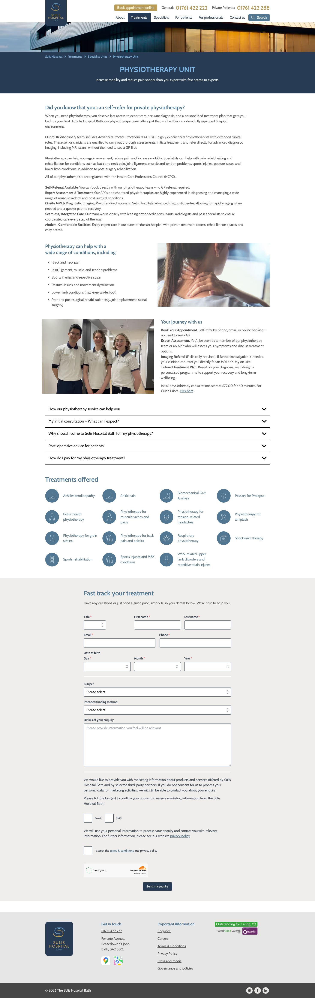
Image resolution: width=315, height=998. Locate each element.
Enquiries (164, 931)
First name (142, 617)
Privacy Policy (167, 954)
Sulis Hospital (54, 56)
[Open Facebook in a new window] (257, 990)
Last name (192, 617)
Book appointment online (135, 8)
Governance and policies (175, 968)
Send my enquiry (157, 886)
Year (188, 658)
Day (87, 658)
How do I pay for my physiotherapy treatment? (86, 458)
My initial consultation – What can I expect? (83, 421)
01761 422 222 (192, 8)
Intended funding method (100, 702)
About (120, 17)
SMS (119, 818)
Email (88, 635)
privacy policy (180, 836)
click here (186, 391)
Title (88, 617)
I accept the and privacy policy (125, 851)
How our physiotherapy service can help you (84, 409)
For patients (183, 17)
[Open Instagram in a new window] (249, 990)
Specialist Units (98, 56)
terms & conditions (122, 851)
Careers (163, 939)
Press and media (170, 961)
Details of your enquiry (99, 720)
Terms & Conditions (172, 946)
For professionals (211, 17)
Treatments (139, 17)
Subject (89, 684)
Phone (164, 635)
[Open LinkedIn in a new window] (265, 990)
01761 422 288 (253, 8)
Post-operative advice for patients (76, 446)
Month (139, 658)
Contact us (237, 17)
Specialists (161, 17)
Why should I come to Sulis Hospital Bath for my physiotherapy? (100, 433)
